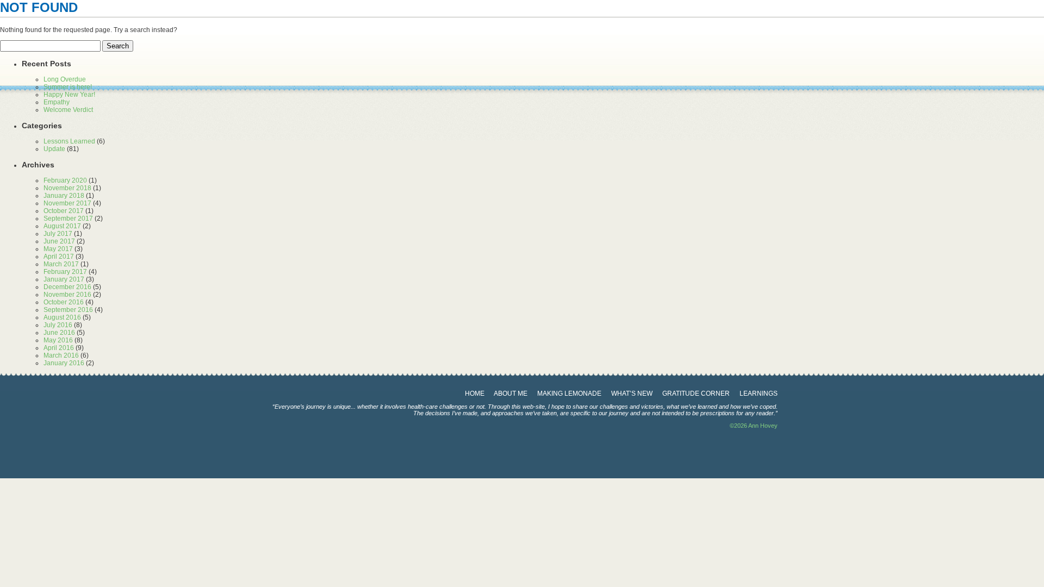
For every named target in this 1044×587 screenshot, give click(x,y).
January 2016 (64, 363)
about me (510, 393)
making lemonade (569, 393)
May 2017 (58, 249)
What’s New (631, 393)
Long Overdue (65, 79)
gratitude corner (696, 393)
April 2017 (59, 256)
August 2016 (62, 317)
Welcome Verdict (68, 110)
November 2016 (67, 294)
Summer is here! (68, 87)
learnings (758, 393)
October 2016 (64, 302)
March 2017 (61, 264)
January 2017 (64, 279)
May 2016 (58, 340)
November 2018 (67, 188)
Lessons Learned (69, 141)
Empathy (57, 102)
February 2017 (65, 272)
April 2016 (59, 348)
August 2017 (62, 226)
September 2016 (68, 310)
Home (474, 393)
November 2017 (67, 203)
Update (54, 149)
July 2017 (58, 234)
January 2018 (64, 195)
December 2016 (67, 287)
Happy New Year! (69, 94)
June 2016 (59, 332)
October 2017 (64, 211)
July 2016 (58, 325)
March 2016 (61, 355)
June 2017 (59, 241)
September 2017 (68, 218)
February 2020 (65, 180)
